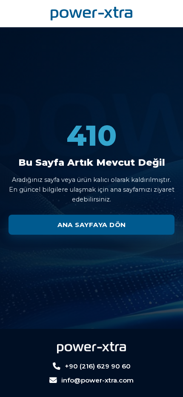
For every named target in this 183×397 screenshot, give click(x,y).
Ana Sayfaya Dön (91, 225)
